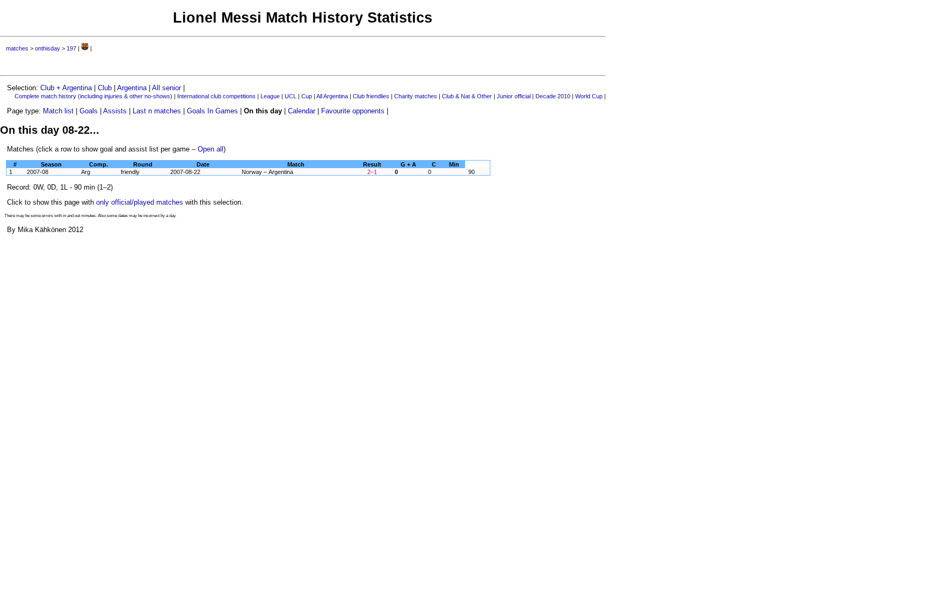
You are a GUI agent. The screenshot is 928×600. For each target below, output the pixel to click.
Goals (88, 111)
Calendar (301, 111)
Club (105, 88)
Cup (306, 96)
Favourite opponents (353, 111)
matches (17, 48)
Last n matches (157, 111)
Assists (115, 111)
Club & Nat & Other (467, 96)
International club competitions (216, 96)
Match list (58, 111)
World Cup (589, 96)
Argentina (132, 88)
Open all (210, 149)
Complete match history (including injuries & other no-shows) (93, 96)
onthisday (47, 48)
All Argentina (332, 96)
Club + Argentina (66, 88)
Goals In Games (212, 111)
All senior (166, 88)
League (270, 96)
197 (71, 48)
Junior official (514, 96)
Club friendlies (371, 96)
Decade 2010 (552, 96)
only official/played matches (139, 202)
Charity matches (415, 96)
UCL (290, 96)
